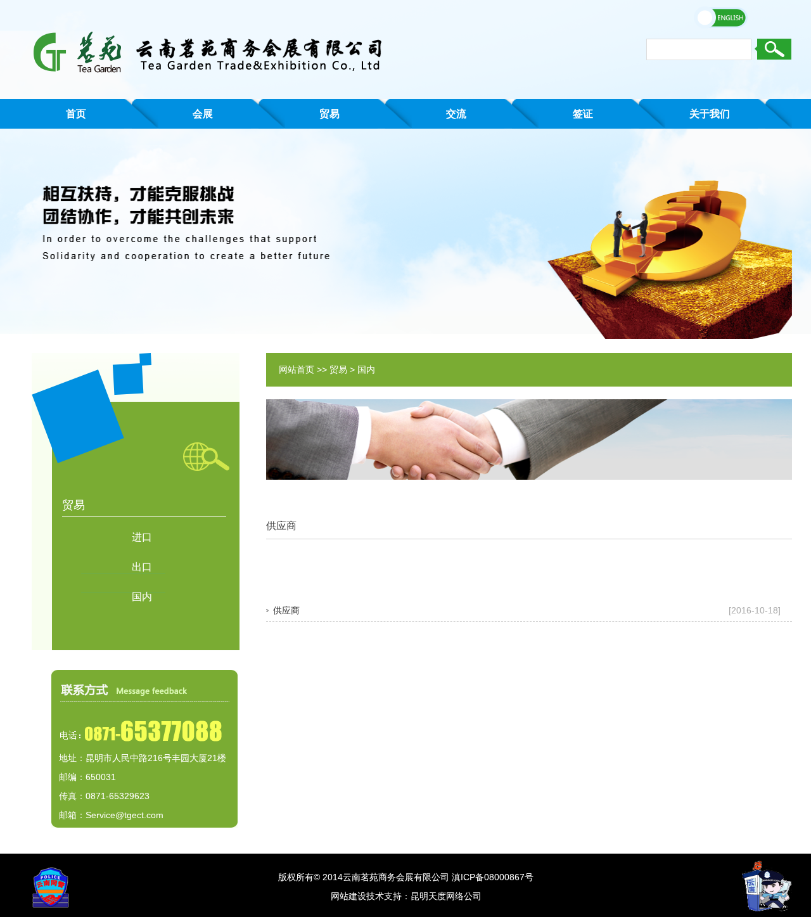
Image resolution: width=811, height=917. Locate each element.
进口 (142, 537)
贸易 (338, 369)
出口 (142, 566)
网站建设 (348, 896)
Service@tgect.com (124, 815)
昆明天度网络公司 (446, 896)
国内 (142, 596)
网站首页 (296, 369)
